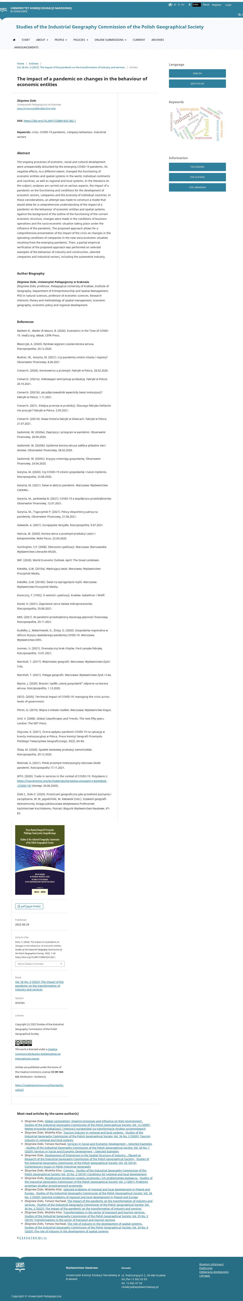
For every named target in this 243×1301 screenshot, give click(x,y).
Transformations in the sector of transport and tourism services (104, 1212)
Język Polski (197, 83)
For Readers (197, 166)
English (197, 73)
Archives (157, 40)
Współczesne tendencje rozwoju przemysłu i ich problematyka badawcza (91, 1178)
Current (139, 40)
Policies (79, 40)
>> (45, 1238)
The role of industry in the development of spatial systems (104, 1224)
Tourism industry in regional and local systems (93, 1132)
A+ (183, 4)
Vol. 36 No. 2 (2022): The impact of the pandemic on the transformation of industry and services (71, 67)
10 (39, 1238)
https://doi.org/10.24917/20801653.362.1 (50, 121)
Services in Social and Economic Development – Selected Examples (109, 1144)
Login (228, 4)
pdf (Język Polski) (30, 906)
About (41, 40)
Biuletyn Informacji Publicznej (211, 1266)
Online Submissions (109, 40)
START (26, 40)
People (60, 40)
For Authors (197, 177)
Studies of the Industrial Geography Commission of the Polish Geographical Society (110, 27)
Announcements (26, 47)
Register (216, 4)
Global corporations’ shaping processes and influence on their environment (93, 1121)
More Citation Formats (30, 964)
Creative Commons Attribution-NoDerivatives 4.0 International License (38, 1053)
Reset (206, 4)
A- (175, 4)
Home (20, 63)
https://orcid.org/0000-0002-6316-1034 (36, 108)
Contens (69, 1170)
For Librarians (197, 187)
